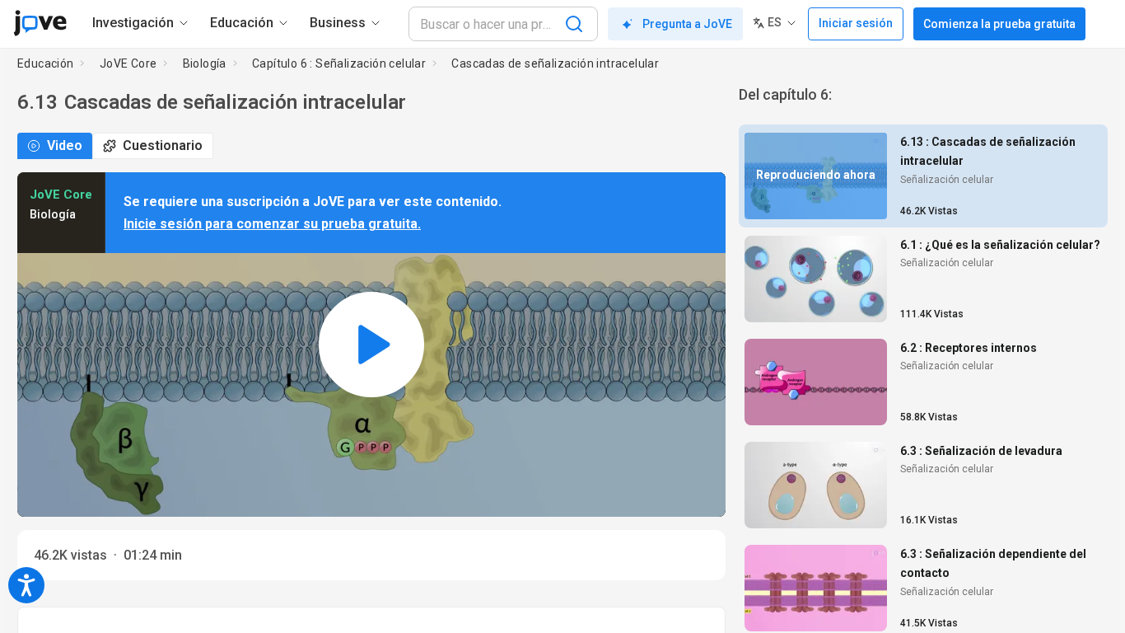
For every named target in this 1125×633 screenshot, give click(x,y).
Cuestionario (163, 145)
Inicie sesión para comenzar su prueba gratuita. (272, 224)
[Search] (574, 23)
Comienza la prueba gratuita (999, 23)
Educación (45, 63)
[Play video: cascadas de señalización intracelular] (371, 344)
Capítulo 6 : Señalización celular (339, 63)
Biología (204, 63)
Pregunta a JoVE (687, 23)
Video (64, 145)
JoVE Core (128, 63)
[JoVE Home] (40, 23)
